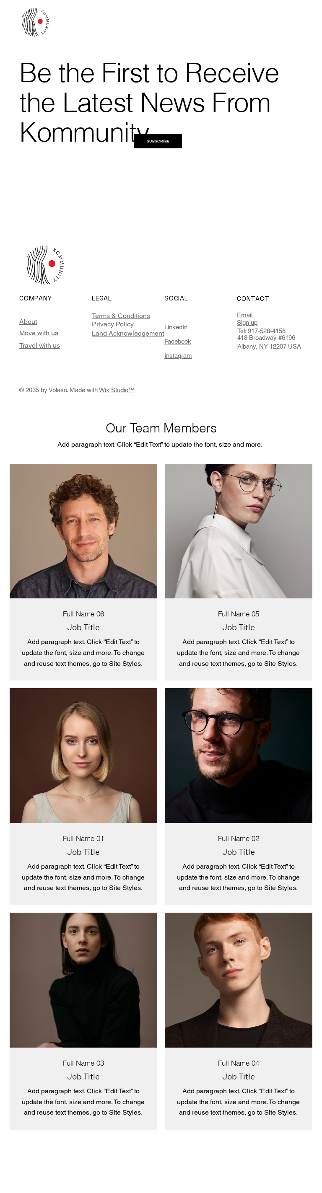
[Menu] (290, 26)
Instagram (178, 355)
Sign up (247, 322)
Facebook (177, 341)
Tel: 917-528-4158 (261, 330)
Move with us (38, 333)
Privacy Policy (113, 324)
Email (244, 314)
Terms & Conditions (121, 316)
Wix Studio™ (117, 389)
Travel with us (39, 345)
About (28, 322)
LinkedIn (175, 327)
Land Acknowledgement (128, 333)
